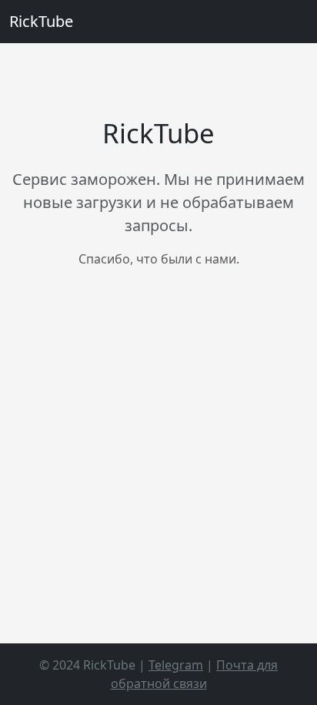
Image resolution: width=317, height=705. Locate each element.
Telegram (175, 664)
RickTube (41, 21)
